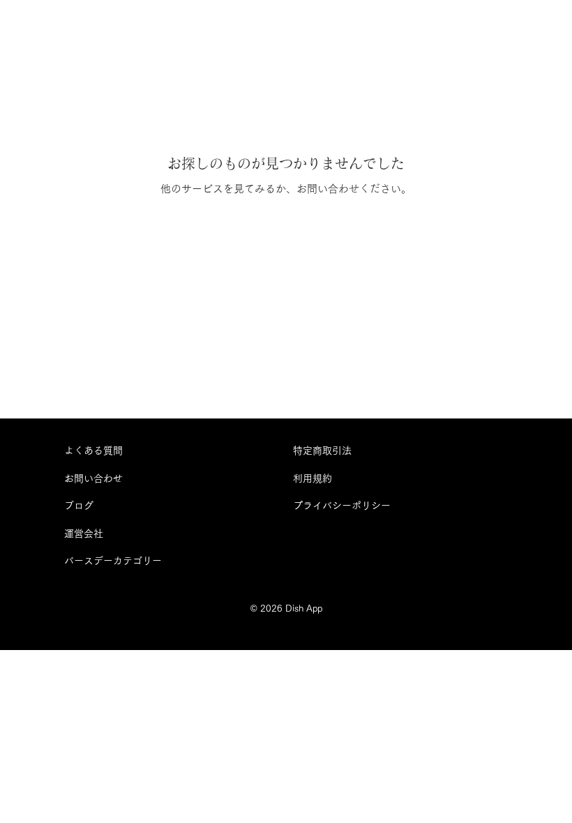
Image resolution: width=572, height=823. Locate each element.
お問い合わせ (93, 478)
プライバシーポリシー (342, 506)
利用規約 (312, 478)
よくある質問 (93, 450)
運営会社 (83, 533)
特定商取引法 (322, 450)
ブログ (78, 506)
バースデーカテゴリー (113, 561)
